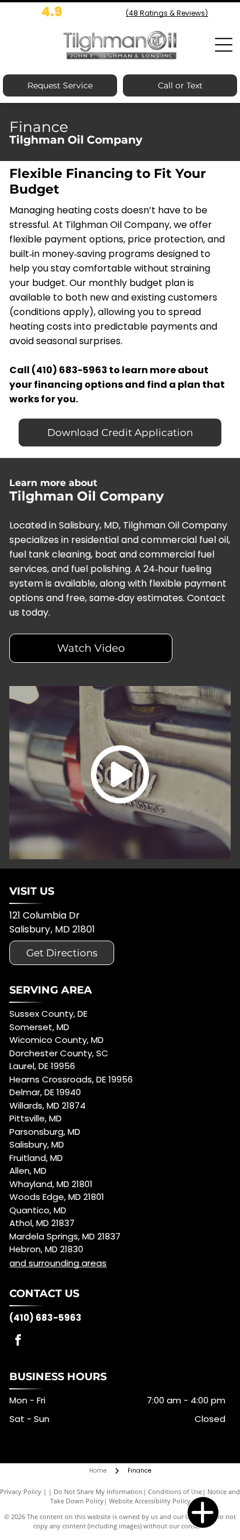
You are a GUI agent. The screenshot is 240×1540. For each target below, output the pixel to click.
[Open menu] (223, 44)
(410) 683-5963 (69, 370)
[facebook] (18, 1341)
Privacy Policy (20, 1491)
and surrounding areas (58, 1263)
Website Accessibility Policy (149, 1500)
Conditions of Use (175, 1491)
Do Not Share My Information (98, 1491)
